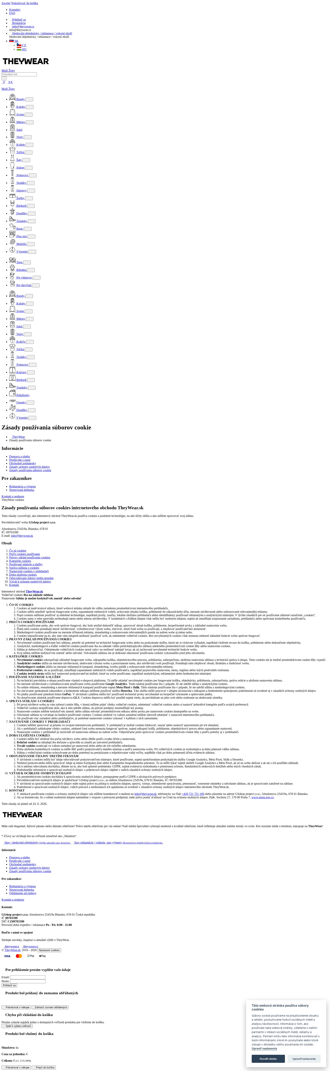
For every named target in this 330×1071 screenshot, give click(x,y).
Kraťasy (21, 372)
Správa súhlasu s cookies (24, 567)
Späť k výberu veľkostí (18, 1026)
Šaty (19, 160)
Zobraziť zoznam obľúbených (50, 1007)
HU (24, 49)
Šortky (20, 198)
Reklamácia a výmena (22, 486)
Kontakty (14, 9)
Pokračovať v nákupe (17, 1007)
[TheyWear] (23, 819)
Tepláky (21, 182)
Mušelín (21, 244)
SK (16, 41)
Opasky (21, 402)
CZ (23, 45)
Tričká (20, 152)
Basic (20, 228)
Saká (19, 129)
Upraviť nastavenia (264, 1048)
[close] (3, 85)
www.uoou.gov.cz (263, 797)
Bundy (20, 99)
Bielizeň (21, 205)
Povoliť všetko (268, 1058)
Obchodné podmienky (22, 463)
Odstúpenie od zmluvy (22, 893)
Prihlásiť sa (9, 985)
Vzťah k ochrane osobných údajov (30, 581)
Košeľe (21, 341)
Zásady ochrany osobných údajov (29, 466)
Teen (19, 262)
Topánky (22, 221)
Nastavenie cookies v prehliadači (29, 571)
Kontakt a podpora (13, 496)
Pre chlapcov (24, 277)
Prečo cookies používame (24, 554)
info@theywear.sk (22, 535)
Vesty (20, 137)
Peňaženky (23, 395)
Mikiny (21, 122)
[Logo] (26, 67)
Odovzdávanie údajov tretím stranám (31, 578)
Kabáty (21, 106)
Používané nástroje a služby (26, 564)
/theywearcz (11, 946)
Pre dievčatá (24, 285)
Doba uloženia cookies (23, 574)
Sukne (20, 167)
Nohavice (22, 175)
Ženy (12, 70)
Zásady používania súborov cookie (30, 470)
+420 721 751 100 (193, 793)
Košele (21, 144)
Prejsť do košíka (44, 1067)
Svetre (20, 114)
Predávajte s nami (19, 460)
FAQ (12, 13)
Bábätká (21, 270)
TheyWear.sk (34, 591)
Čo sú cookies (17, 550)
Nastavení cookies (49, 950)
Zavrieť (6, 3)
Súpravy (21, 190)
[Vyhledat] (4, 78)
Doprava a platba (19, 456)
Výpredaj (22, 251)
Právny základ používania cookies (29, 557)
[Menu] (17, 82)
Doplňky (22, 213)
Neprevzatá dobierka (21, 489)
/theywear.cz (30, 946)
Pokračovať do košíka (24, 3)
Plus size (22, 236)
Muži (5, 70)
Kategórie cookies (20, 561)
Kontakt (14, 585)
